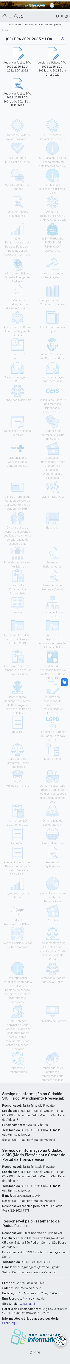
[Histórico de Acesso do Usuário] (21, 16)
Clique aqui (27, 1304)
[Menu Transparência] (10, 16)
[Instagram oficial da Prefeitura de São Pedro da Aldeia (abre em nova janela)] (66, 16)
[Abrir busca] (16, 16)
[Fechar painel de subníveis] (62, 39)
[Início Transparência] (4, 16)
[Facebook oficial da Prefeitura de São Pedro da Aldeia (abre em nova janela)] (57, 16)
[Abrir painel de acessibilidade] (60, 1340)
